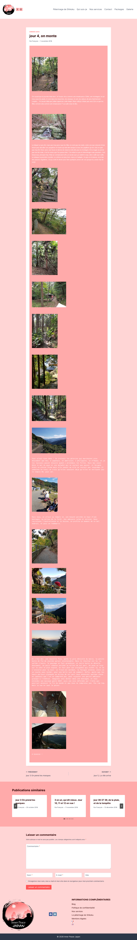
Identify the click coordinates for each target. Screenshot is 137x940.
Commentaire (33, 846)
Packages (119, 9)
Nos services (95, 9)
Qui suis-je (82, 9)
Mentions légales (79, 919)
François (35, 41)
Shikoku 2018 (34, 32)
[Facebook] (17, 9)
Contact (108, 9)
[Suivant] (121, 806)
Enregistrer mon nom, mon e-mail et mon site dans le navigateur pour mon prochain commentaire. (66, 881)
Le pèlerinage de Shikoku (82, 915)
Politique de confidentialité (83, 908)
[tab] (64, 818)
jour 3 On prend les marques (38, 774)
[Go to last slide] (15, 806)
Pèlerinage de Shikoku (63, 9)
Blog (73, 904)
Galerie (129, 9)
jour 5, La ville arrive (102, 774)
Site (87, 875)
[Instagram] (20, 9)
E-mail (59, 875)
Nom (30, 875)
